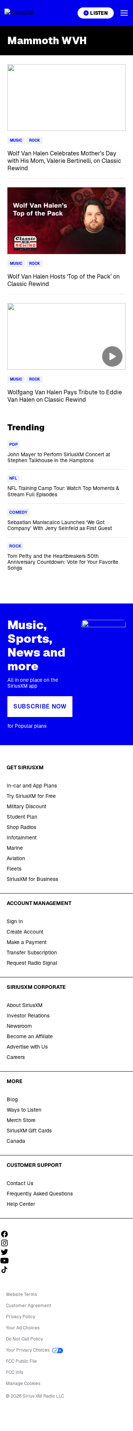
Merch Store (21, 1120)
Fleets (14, 868)
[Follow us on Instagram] (7, 1242)
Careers (16, 1057)
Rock (34, 140)
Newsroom (19, 1026)
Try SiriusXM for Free (31, 796)
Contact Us (20, 1183)
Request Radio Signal (32, 963)
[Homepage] (28, 13)
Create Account (25, 931)
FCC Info (14, 1372)
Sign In (15, 921)
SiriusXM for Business (32, 879)
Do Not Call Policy (24, 1339)
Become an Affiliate (30, 1036)
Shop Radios (21, 827)
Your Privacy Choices (28, 1350)
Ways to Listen (24, 1109)
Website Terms (21, 1294)
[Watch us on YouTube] (7, 1260)
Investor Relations (28, 1015)
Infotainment (22, 837)
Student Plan (22, 816)
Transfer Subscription (32, 952)
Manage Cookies (23, 1383)
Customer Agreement (28, 1306)
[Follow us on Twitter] (7, 1251)
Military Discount (26, 806)
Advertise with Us (27, 1046)
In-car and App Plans (32, 785)
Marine (15, 848)
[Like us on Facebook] (7, 1234)
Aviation (16, 858)
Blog (12, 1099)
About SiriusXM (24, 1005)
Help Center (21, 1204)
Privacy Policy (20, 1317)
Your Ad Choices (23, 1328)
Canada (16, 1141)
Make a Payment (27, 942)
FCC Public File (21, 1361)
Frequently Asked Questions (40, 1193)
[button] (124, 13)
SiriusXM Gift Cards (29, 1130)
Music (16, 140)
